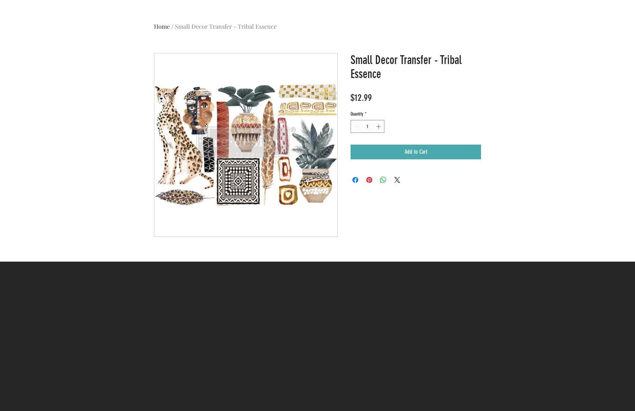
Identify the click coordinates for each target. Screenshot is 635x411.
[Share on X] (397, 180)
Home (162, 26)
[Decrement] (356, 126)
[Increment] (379, 126)
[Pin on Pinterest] (369, 180)
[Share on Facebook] (355, 180)
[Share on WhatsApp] (383, 180)
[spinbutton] (367, 126)
